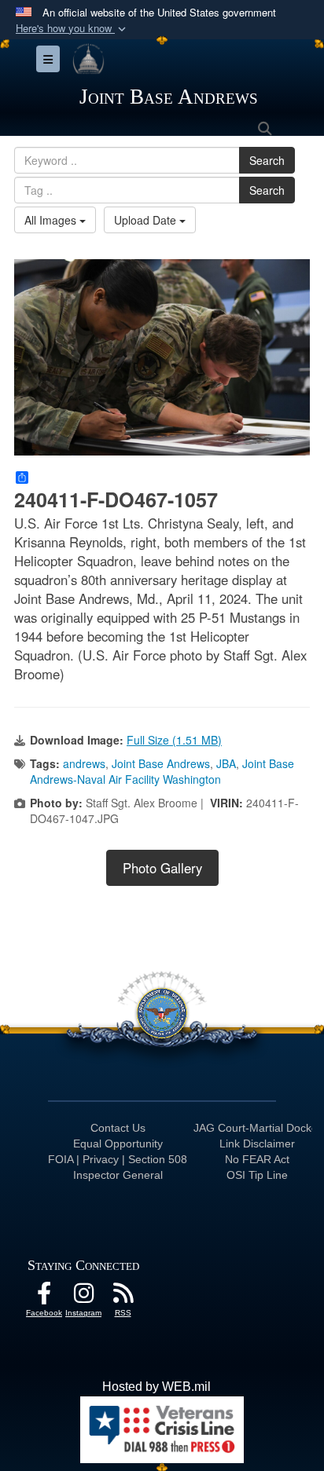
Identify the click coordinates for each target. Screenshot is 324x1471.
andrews (84, 763)
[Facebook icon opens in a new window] (44, 1297)
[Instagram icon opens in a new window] (83, 1297)
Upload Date (146, 220)
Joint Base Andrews (161, 763)
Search (267, 160)
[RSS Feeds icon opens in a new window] (122, 1297)
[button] (72, 28)
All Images (51, 220)
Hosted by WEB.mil (156, 1386)
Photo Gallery (162, 867)
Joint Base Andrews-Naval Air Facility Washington (162, 771)
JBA (226, 763)
